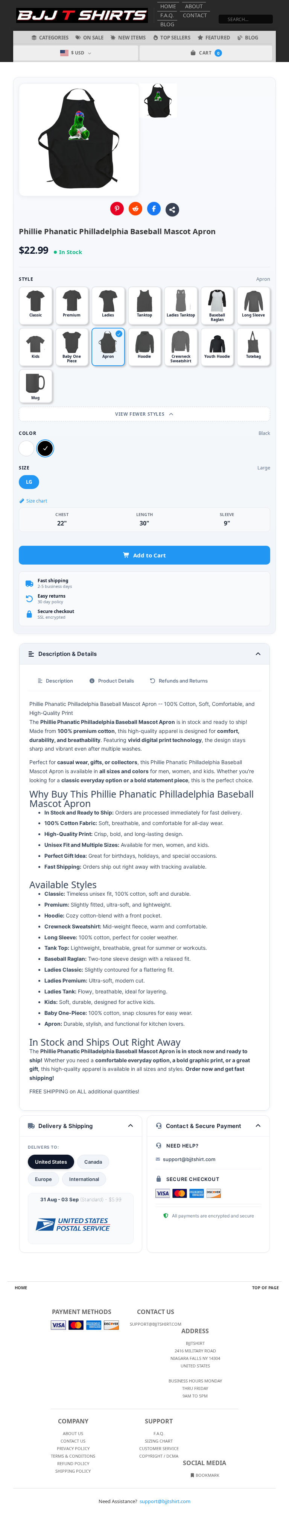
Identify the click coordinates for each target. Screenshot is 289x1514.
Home (168, 6)
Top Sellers (175, 37)
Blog (167, 24)
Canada (93, 1162)
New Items (132, 37)
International (84, 1179)
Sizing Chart (159, 1441)
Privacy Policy (73, 1448)
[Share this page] (172, 210)
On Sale (93, 37)
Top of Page (265, 1287)
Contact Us (73, 1441)
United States (51, 1162)
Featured (217, 37)
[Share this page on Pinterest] (117, 208)
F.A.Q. (167, 15)
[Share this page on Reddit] (135, 208)
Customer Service (159, 1448)
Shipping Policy (73, 1471)
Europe (43, 1179)
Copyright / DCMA (158, 1456)
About (194, 6)
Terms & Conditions (73, 1456)
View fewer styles (140, 414)
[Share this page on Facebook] (154, 208)
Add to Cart (149, 555)
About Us (73, 1433)
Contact (195, 15)
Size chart (36, 501)
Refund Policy (73, 1463)
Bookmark (207, 1475)
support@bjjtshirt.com (189, 1159)
